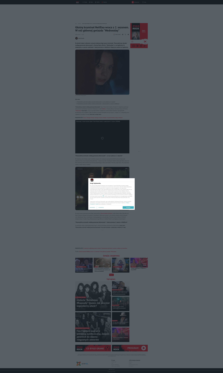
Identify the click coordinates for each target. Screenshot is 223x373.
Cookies (97, 204)
